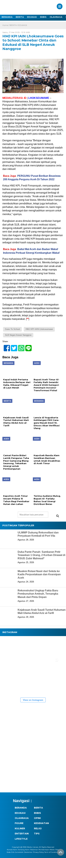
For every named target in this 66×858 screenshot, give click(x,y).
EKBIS (43, 17)
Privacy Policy (38, 852)
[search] (57, 516)
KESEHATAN (41, 823)
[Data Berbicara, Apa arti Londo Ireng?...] (30, 647)
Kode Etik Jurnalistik (15, 852)
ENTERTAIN (22, 833)
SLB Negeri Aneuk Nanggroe (18, 335)
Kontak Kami (12, 850)
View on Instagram (33, 700)
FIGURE (19, 823)
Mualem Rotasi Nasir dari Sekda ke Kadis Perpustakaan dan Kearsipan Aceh (39, 574)
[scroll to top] (60, 853)
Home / (6, 25)
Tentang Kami (23, 850)
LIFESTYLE (21, 838)
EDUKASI (32, 17)
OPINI (37, 818)
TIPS (37, 833)
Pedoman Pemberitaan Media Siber (44, 850)
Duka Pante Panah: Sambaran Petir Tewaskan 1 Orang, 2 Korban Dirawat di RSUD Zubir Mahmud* (41, 555)
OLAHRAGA (56, 17)
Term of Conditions (51, 852)
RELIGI (37, 828)
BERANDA (7, 17)
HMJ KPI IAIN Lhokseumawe (39, 329)
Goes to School (12, 329)
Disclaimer (28, 852)
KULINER (20, 828)
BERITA (20, 17)
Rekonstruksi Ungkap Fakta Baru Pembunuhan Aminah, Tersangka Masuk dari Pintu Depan (38, 594)
